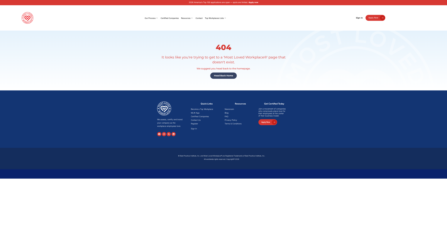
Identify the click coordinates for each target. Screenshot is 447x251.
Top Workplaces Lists (214, 18)
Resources (186, 18)
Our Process (150, 18)
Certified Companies (170, 18)
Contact (199, 18)
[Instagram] (164, 134)
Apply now (253, 2)
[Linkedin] (173, 134)
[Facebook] (159, 134)
